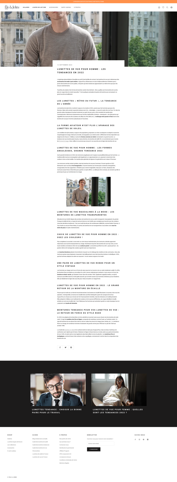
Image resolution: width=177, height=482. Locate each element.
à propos (77, 7)
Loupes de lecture (39, 7)
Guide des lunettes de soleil (40, 442)
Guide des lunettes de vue (39, 448)
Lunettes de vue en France (39, 457)
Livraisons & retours (65, 457)
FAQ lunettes (36, 451)
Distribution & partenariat (66, 448)
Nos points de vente (65, 439)
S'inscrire (94, 449)
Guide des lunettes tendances (40, 445)
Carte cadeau (66, 7)
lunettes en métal (69, 330)
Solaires (26, 7)
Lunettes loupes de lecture (14, 442)
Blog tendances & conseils (39, 439)
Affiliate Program (64, 451)
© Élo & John (12, 477)
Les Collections (11, 445)
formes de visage (64, 141)
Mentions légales (64, 463)
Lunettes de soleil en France (40, 454)
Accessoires (53, 7)
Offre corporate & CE (65, 454)
